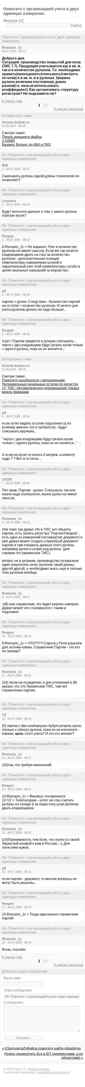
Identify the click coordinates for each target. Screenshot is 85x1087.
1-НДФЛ (8, 141)
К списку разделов (68, 109)
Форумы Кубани (38, 1069)
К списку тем (12, 101)
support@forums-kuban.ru (53, 1072)
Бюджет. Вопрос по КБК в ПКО (26, 145)
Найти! (76, 25)
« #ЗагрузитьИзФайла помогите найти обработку (41, 1048)
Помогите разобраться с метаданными (33, 380)
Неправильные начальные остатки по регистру (40, 384)
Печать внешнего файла (22, 137)
